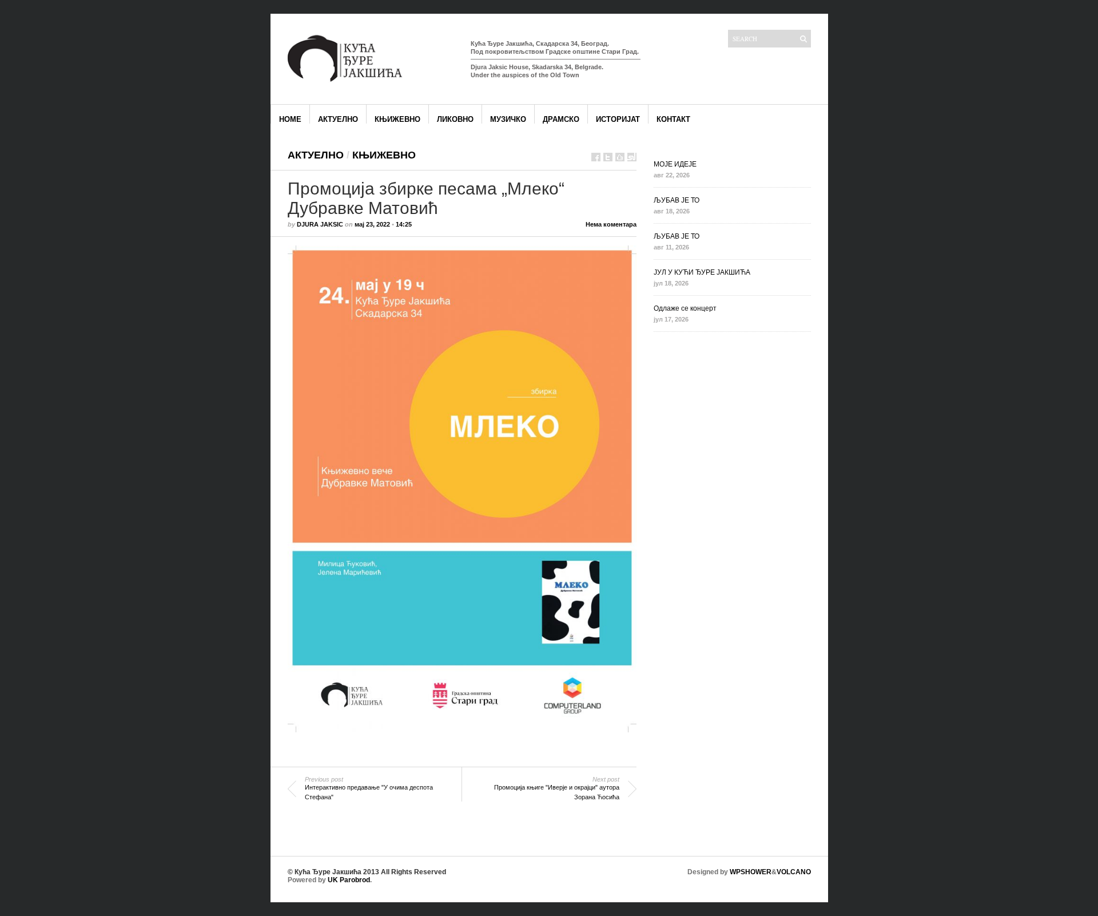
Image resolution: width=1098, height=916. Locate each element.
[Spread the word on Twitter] (607, 157)
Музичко (508, 119)
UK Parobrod (349, 880)
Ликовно (455, 119)
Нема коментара (611, 224)
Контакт (673, 119)
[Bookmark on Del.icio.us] (619, 157)
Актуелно (338, 119)
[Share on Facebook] (595, 157)
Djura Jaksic (320, 224)
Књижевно (397, 119)
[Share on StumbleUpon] (631, 157)
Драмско (561, 119)
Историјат (618, 119)
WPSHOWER (750, 872)
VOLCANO (794, 872)
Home (290, 119)
